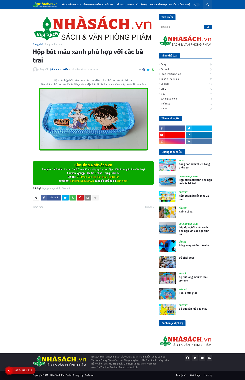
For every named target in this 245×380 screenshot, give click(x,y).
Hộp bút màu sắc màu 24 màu (194, 197)
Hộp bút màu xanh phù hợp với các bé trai (195, 181)
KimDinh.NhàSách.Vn (93, 165)
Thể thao (186, 103)
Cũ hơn (148, 207)
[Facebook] (143, 69)
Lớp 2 (186, 89)
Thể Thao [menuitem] (120, 4)
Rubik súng (185, 211)
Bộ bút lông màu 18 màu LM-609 (193, 279)
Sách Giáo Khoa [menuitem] (70, 4)
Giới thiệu (195, 375)
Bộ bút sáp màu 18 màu (193, 308)
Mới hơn (38, 207)
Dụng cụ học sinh (54, 44)
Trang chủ (38, 44)
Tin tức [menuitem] (172, 4)
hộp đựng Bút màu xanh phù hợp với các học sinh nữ (194, 231)
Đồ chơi (66, 188)
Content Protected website (124, 367)
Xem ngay (122, 180)
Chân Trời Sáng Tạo (186, 74)
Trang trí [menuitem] (132, 4)
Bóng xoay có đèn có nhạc (194, 245)
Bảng (186, 64)
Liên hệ (208, 375)
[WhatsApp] (153, 69)
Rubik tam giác (188, 292)
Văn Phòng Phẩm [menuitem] (92, 4)
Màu (186, 93)
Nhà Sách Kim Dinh (60, 375)
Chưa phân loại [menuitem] (158, 4)
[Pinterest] (80, 197)
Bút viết (186, 69)
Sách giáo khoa (186, 98)
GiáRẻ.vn (89, 375)
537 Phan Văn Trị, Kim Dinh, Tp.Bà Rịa (98, 177)
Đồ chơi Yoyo (186, 257)
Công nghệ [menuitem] (184, 4)
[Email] (87, 197)
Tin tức (186, 108)
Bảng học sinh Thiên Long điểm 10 (194, 165)
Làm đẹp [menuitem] (144, 4)
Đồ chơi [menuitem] (109, 4)
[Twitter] (148, 69)
